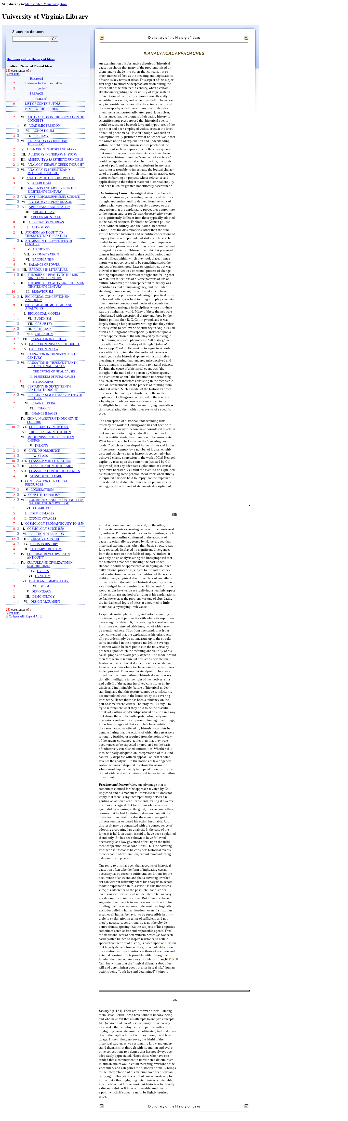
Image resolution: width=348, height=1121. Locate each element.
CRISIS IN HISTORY (44, 544)
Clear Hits (13, 74)
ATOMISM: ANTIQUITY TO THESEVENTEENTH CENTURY (46, 234)
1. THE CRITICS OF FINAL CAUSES (52, 371)
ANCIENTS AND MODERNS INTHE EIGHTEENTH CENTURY (52, 190)
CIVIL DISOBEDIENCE (44, 451)
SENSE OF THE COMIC (46, 476)
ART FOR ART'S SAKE (46, 217)
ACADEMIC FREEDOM (45, 125)
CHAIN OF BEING (44, 403)
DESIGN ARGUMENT (45, 601)
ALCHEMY (41, 136)
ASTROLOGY (41, 227)
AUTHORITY (41, 249)
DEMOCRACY (41, 591)
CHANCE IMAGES (44, 413)
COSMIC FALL (43, 508)
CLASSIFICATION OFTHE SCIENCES (54, 471)
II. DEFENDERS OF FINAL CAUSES (52, 376)
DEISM (44, 586)
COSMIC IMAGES (42, 513)
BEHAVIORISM (42, 291)
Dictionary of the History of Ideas (31, 59)
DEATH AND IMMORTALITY (49, 581)
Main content (34, 4)
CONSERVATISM (42, 490)
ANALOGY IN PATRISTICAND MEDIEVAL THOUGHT (49, 171)
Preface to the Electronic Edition (44, 83)
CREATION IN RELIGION (47, 534)
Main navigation (55, 4)
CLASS (43, 456)
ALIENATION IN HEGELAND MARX (51, 149)
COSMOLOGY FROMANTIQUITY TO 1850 (54, 523)
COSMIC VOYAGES (42, 518)
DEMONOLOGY (43, 596)
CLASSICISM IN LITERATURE (50, 461)
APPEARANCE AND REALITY (49, 207)
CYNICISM (42, 576)
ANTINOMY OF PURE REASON (50, 202)
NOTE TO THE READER (41, 109)
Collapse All (16, 616)
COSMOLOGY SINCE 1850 (45, 529)
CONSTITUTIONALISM (44, 495)
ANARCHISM (41, 183)
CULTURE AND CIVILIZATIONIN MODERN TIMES (50, 564)
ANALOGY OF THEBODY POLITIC (50, 178)
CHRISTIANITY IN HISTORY (49, 427)
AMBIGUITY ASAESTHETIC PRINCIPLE (55, 159)
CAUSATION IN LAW (43, 349)
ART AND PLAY (44, 212)
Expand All (32, 616)
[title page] (36, 78)
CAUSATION (44, 334)
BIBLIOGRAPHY (43, 381)
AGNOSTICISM (43, 131)
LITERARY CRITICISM (45, 549)
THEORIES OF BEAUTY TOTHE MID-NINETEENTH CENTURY (53, 276)
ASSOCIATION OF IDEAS (46, 222)
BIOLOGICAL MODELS (44, 313)
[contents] (41, 98)
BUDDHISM (42, 318)
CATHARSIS (42, 329)
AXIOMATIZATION (45, 254)
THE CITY (41, 445)
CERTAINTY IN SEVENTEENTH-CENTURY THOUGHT (50, 388)
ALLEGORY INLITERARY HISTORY (52, 154)
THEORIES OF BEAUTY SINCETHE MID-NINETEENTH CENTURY (56, 285)
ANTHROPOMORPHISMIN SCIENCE (54, 197)
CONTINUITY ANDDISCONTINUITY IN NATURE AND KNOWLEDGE (56, 501)
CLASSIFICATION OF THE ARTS (51, 466)
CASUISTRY (43, 324)
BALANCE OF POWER (44, 264)
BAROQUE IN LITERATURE (48, 270)
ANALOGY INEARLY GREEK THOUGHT (56, 164)
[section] (42, 88)
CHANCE (44, 408)
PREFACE (36, 93)
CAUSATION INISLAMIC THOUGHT (54, 344)
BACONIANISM (43, 259)
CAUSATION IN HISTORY (48, 339)
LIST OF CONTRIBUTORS (43, 104)
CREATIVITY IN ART (45, 539)
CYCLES (43, 571)
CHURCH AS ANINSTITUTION (50, 432)
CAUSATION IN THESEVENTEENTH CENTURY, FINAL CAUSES (53, 364)
